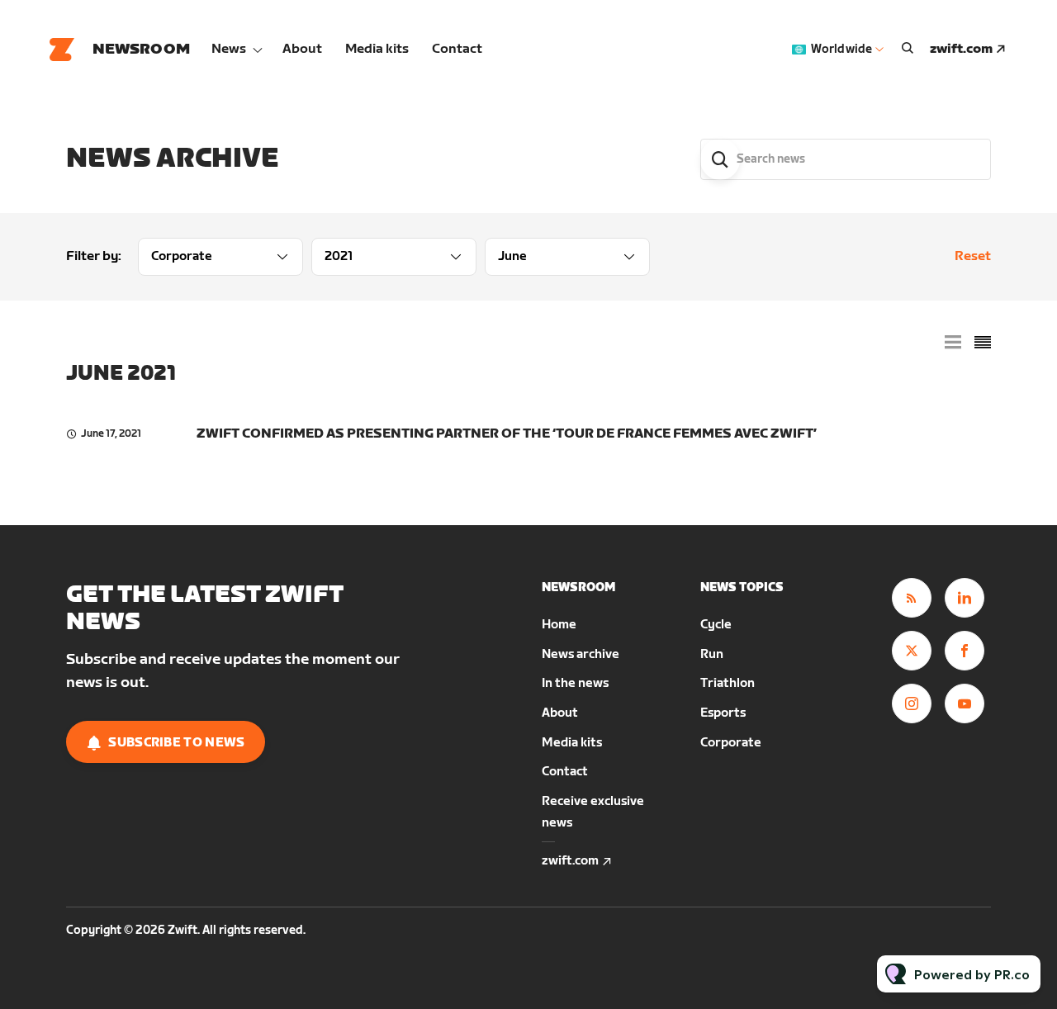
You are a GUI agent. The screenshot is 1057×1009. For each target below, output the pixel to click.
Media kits (377, 49)
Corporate (730, 743)
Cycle (716, 624)
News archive (580, 654)
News (228, 49)
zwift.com (961, 49)
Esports (723, 713)
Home (559, 624)
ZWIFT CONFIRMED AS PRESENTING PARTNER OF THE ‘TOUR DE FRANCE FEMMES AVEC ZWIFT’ (507, 434)
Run (711, 654)
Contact (457, 49)
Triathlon (727, 683)
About (302, 49)
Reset (973, 256)
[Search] (720, 159)
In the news (575, 683)
